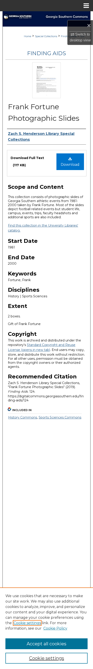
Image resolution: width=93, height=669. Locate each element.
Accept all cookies (46, 643)
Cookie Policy (55, 628)
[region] (46, 628)
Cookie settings (27, 623)
